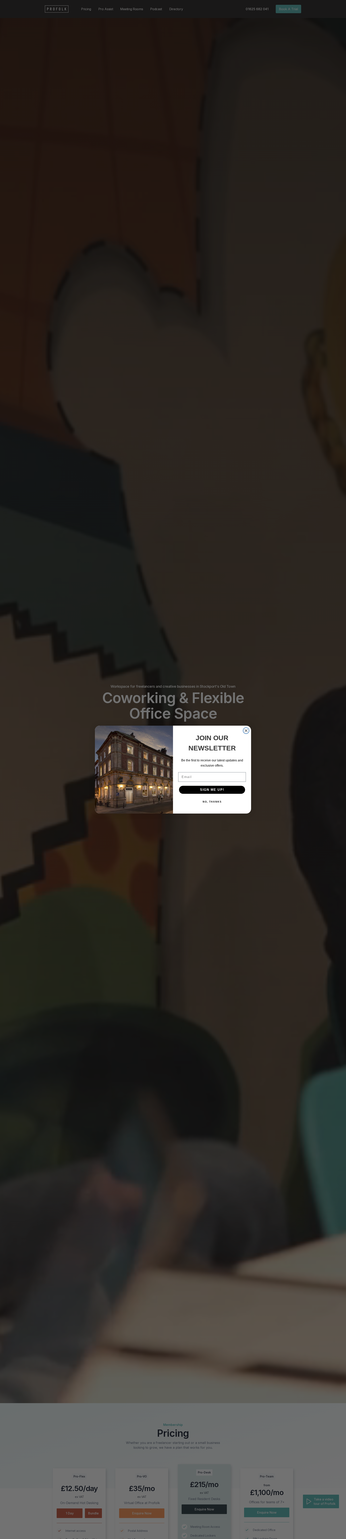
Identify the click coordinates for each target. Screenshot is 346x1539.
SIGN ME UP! (212, 789)
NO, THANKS (212, 801)
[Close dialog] (246, 731)
